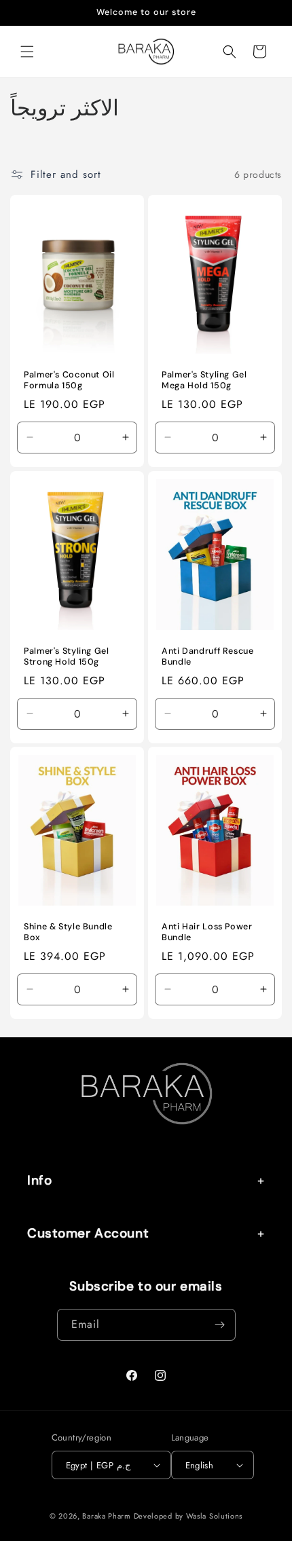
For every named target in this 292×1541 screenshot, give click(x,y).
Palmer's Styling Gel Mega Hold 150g (204, 380)
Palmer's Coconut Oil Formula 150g (69, 380)
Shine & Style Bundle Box (68, 933)
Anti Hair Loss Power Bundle (207, 933)
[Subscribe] (220, 1325)
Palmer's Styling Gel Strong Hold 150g (66, 656)
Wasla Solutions (214, 1515)
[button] (27, 52)
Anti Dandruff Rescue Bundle (208, 656)
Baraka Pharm (106, 1515)
